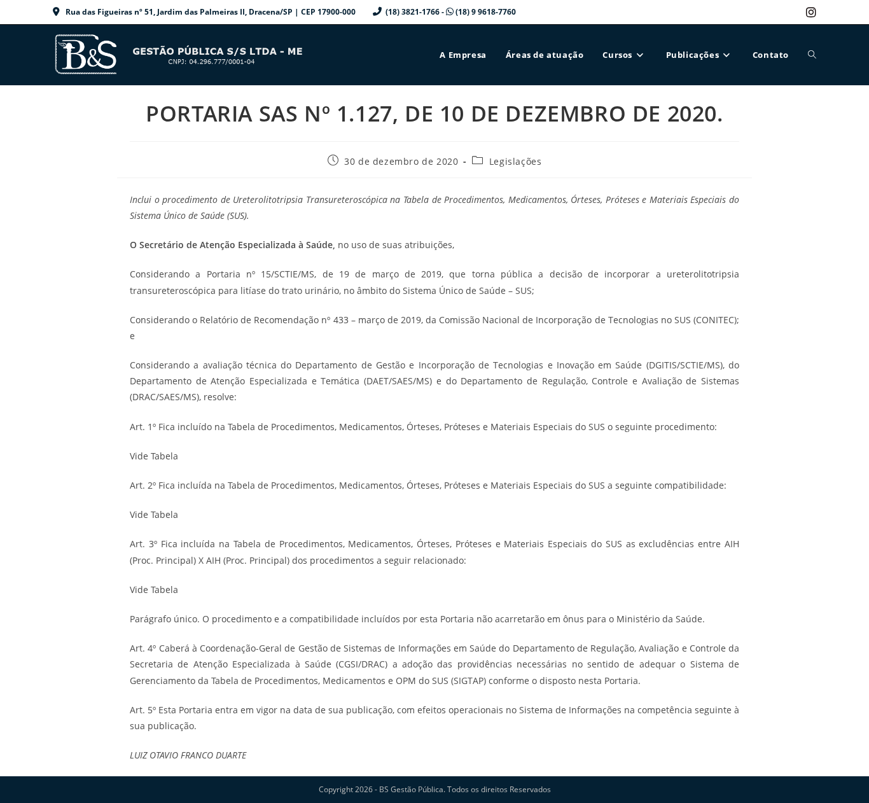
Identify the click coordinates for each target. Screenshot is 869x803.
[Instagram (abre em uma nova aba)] (809, 12)
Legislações (515, 161)
